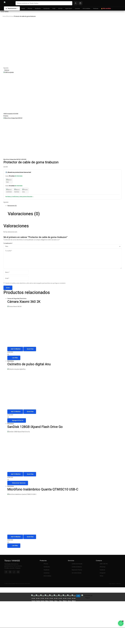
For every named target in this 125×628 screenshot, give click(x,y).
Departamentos (12, 8)
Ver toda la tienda (76, 573)
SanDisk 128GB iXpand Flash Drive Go (35, 426)
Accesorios (46, 573)
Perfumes (95, 8)
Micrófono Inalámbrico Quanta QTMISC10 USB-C (42, 489)
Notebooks (46, 8)
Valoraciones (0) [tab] (24, 213)
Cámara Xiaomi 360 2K (23, 301)
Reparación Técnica (77, 570)
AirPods (60, 8)
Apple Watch (68, 8)
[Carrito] (80, 3)
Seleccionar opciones (18, 483)
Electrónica (10, 16)
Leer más (15, 358)
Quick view (30, 349)
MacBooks (38, 8)
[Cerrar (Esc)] (18, 589)
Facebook (102, 570)
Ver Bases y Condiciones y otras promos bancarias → (19, 196)
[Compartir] (13, 589)
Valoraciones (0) (12, 206)
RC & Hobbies (86, 8)
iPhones (30, 8)
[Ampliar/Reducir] (2, 589)
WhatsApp (102, 567)
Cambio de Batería (77, 567)
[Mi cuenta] (76, 3)
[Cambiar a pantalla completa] (8, 589)
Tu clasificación (7, 243)
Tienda (23, 8)
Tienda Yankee (4, 12)
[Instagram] (10, 572)
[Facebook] (6, 572)
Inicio (4, 16)
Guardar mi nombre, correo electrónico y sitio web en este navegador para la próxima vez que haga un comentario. (35, 283)
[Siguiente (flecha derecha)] (8, 591)
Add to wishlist (15, 349)
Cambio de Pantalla (77, 564)
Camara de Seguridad (13, 299)
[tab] (64, 206)
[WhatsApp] (18, 572)
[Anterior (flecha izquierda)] (2, 591)
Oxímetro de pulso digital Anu (29, 364)
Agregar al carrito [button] (17, 420)
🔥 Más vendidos (106, 8)
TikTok (101, 576)
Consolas (77, 8)
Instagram (102, 573)
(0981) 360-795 (104, 564)
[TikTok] (14, 572)
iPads (53, 8)
